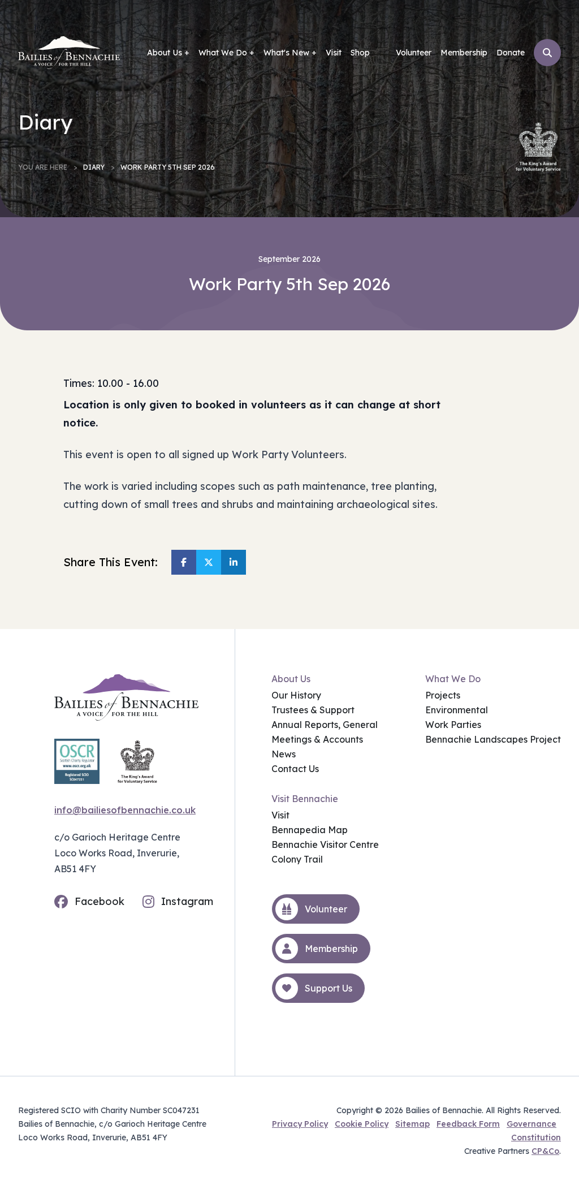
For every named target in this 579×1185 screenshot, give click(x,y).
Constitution (536, 1137)
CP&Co (545, 1151)
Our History (296, 695)
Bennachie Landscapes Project (493, 739)
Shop (360, 53)
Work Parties (453, 724)
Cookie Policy (361, 1124)
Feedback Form (468, 1124)
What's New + (290, 53)
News (283, 754)
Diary (94, 167)
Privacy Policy (300, 1124)
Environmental (456, 710)
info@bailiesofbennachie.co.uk (125, 810)
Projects (442, 695)
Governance (531, 1124)
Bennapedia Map (309, 829)
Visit (334, 53)
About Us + (168, 53)
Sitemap (412, 1124)
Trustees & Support (313, 710)
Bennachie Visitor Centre (325, 844)
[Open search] (547, 52)
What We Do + (226, 53)
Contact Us (295, 768)
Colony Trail (297, 859)
